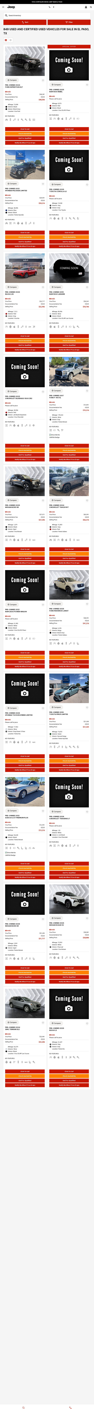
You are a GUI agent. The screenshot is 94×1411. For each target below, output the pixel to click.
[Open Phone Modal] (50, 7)
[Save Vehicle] (43, 80)
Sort (26, 22)
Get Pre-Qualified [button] (25, 138)
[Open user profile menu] (86, 7)
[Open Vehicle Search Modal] (91, 7)
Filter (71, 22)
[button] (25, 129)
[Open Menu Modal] (3, 7)
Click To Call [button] (25, 129)
